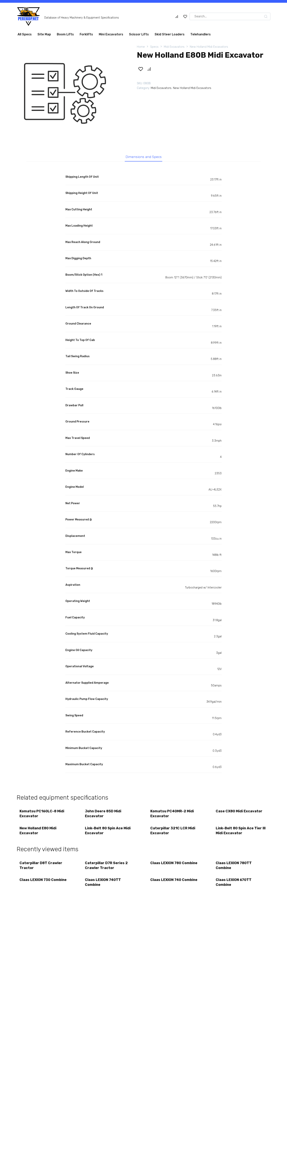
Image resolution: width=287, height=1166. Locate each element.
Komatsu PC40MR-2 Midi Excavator (172, 813)
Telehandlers (200, 34)
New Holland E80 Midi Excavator (38, 830)
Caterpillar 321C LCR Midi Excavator (172, 830)
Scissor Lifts (139, 34)
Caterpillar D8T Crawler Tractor (41, 865)
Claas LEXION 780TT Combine (234, 865)
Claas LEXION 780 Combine (173, 863)
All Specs (25, 34)
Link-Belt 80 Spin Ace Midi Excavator (108, 830)
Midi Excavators (174, 46)
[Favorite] (185, 16)
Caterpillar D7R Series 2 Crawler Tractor (106, 865)
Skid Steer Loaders (169, 34)
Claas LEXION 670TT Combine (233, 882)
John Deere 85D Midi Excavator (103, 813)
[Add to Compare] (149, 69)
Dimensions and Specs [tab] (144, 157)
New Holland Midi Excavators (209, 46)
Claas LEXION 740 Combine (173, 880)
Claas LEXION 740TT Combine (103, 882)
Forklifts (86, 34)
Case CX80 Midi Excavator (239, 811)
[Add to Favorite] (140, 69)
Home (141, 46)
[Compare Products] (176, 16)
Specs (154, 46)
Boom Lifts (65, 34)
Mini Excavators (111, 34)
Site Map (44, 34)
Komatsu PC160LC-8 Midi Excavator (42, 813)
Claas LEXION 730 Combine (43, 880)
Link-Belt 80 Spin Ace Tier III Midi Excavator (241, 830)
